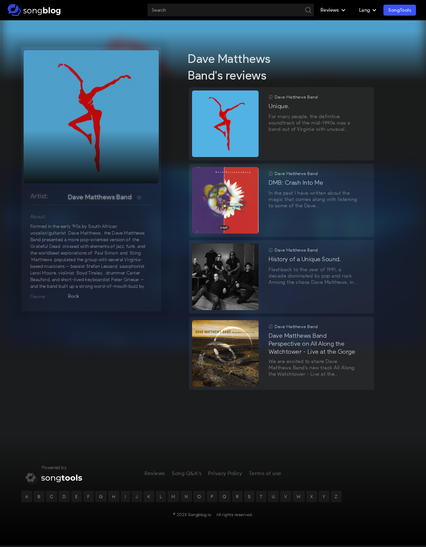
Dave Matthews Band (100, 197)
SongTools (399, 10)
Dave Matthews (84, 233)
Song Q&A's (186, 473)
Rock (73, 296)
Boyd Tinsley (90, 273)
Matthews (41, 260)
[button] (333, 10)
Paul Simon (106, 253)
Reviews (154, 473)
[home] (34, 10)
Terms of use (265, 473)
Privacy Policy (225, 473)
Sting (135, 253)
